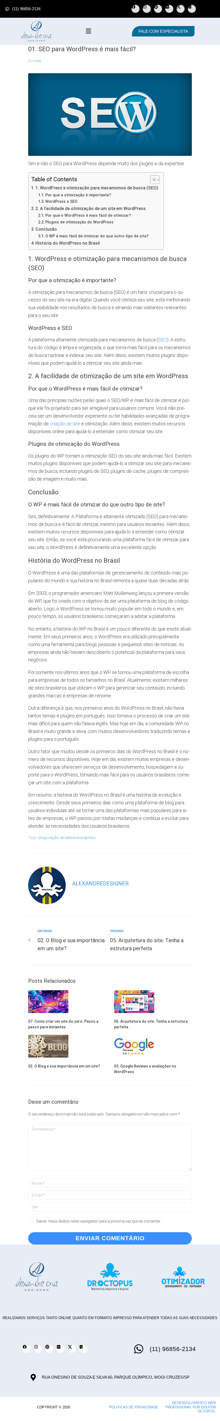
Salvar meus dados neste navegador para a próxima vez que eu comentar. (98, 1221)
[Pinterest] (158, 9)
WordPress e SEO (61, 201)
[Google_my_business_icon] (192, 9)
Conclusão (46, 229)
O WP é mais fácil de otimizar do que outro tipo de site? (97, 236)
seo (38, 61)
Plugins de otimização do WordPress (79, 222)
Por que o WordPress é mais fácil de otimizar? (88, 215)
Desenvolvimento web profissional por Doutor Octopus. (191, 1407)
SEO (162, 340)
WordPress (67, 388)
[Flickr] (169, 9)
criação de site (65, 423)
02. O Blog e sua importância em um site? (64, 1066)
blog (42, 837)
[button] (88, 31)
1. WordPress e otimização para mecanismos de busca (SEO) (96, 187)
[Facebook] (135, 9)
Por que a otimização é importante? (78, 195)
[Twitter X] (181, 9)
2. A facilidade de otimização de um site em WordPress (90, 208)
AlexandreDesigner (100, 883)
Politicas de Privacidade (133, 1407)
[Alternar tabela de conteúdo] (152, 179)
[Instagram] (147, 9)
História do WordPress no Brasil (67, 243)
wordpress (86, 837)
